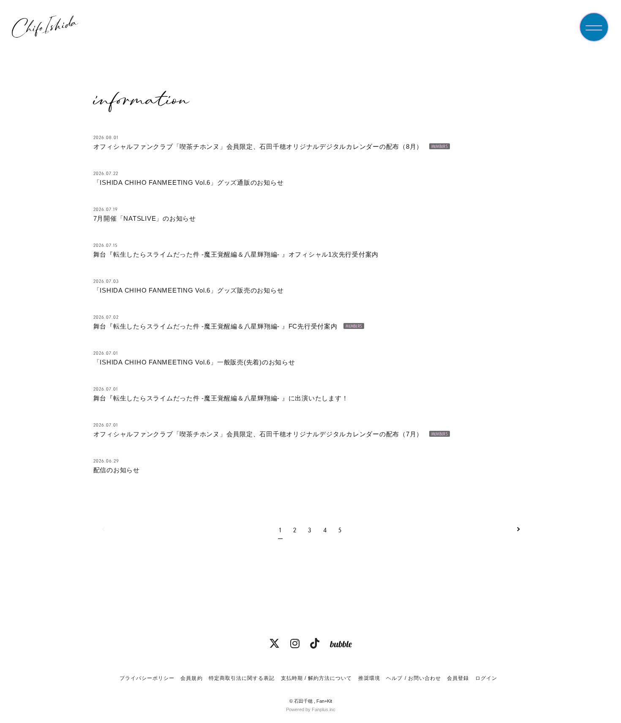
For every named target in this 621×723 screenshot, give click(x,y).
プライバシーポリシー (147, 678)
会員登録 (458, 678)
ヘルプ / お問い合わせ (413, 678)
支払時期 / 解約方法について (316, 678)
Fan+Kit (324, 701)
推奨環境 (369, 678)
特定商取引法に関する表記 (242, 678)
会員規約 (191, 678)
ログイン (486, 678)
